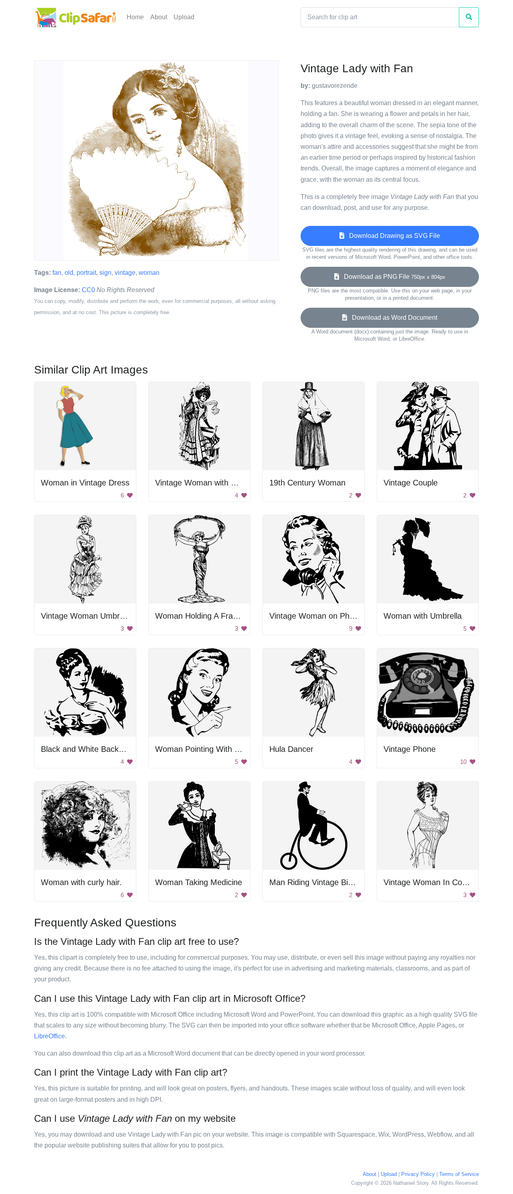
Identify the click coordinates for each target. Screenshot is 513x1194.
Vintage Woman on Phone (316, 615)
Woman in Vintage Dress (85, 482)
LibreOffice (49, 1036)
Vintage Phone (410, 749)
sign (105, 272)
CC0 (88, 289)
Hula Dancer (291, 749)
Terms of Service (459, 1174)
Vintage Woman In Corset (430, 882)
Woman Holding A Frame (199, 615)
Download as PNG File (392, 276)
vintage (125, 272)
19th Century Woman (307, 482)
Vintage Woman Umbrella (86, 615)
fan (57, 272)
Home (135, 17)
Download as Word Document (392, 317)
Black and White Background (92, 749)
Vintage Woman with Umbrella (209, 482)
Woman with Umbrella (423, 615)
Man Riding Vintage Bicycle (317, 882)
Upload (184, 17)
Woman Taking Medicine (198, 882)
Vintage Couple (411, 482)
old (69, 272)
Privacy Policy (418, 1174)
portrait (86, 272)
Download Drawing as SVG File (392, 235)
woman (149, 272)
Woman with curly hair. (81, 882)
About (158, 17)
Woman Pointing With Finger (206, 749)
